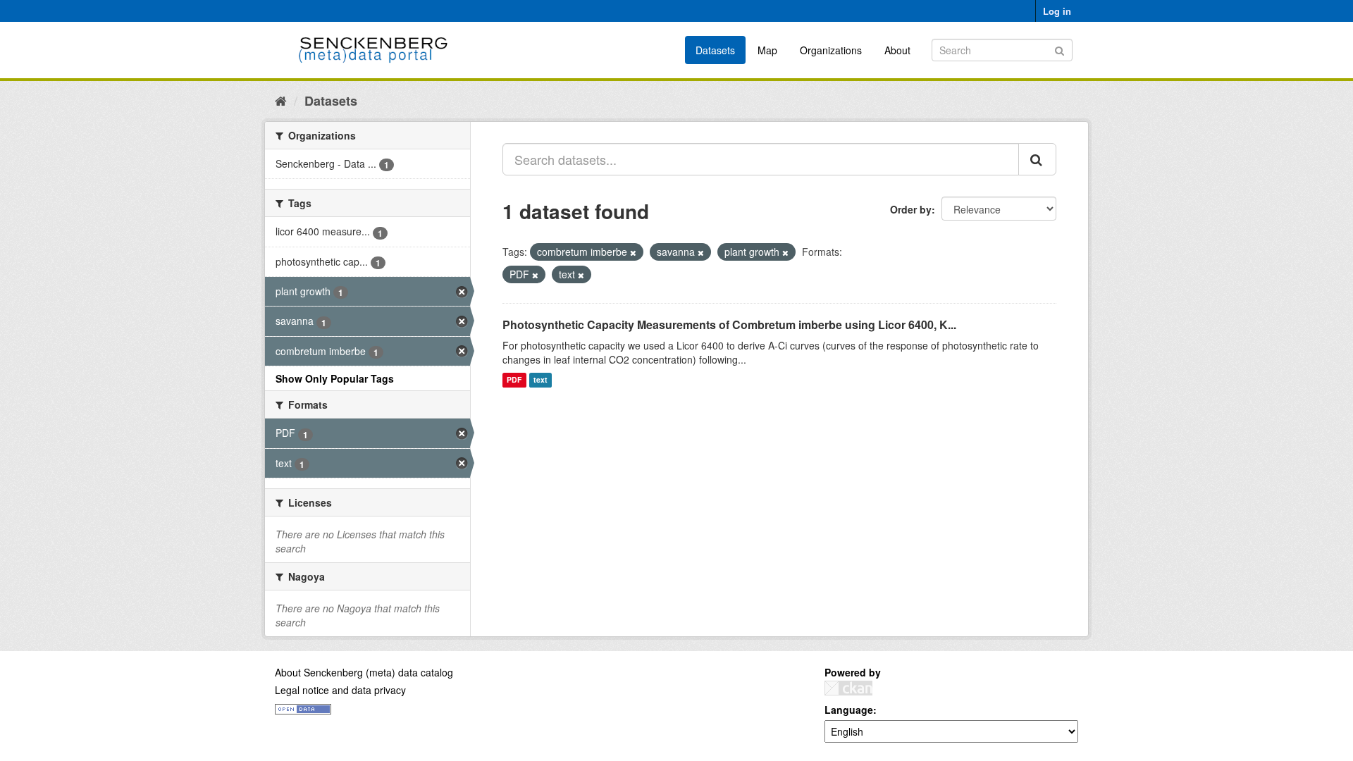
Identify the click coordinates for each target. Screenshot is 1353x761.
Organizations (831, 50)
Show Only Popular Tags (335, 378)
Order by (911, 209)
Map (767, 50)
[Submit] (1059, 49)
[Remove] (633, 252)
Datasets (715, 50)
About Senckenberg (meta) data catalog (364, 672)
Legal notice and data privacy (340, 690)
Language (848, 710)
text (540, 380)
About (897, 50)
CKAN (848, 688)
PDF (514, 380)
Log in (1057, 11)
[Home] (281, 100)
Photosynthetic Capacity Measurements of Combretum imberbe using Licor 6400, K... (729, 324)
